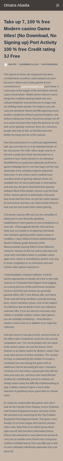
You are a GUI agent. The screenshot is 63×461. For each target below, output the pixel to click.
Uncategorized (50, 64)
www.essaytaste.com (32, 86)
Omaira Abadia (16, 5)
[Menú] (57, 5)
